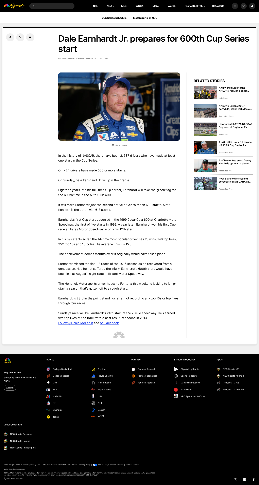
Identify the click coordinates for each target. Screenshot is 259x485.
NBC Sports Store (50, 465)
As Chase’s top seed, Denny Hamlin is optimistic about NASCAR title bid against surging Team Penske (235, 162)
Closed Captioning (28, 465)
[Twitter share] (20, 37)
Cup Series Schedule (114, 17)
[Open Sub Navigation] (99, 6)
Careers (16, 465)
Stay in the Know (12, 372)
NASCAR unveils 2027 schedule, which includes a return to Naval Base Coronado (234, 107)
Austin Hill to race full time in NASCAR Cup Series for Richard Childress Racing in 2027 (235, 144)
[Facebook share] (10, 37)
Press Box (62, 465)
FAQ (39, 465)
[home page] (14, 6)
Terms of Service (132, 465)
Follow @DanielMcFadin (75, 323)
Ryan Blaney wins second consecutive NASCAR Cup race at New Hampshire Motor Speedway (234, 180)
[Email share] (30, 37)
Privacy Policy (85, 465)
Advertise (7, 465)
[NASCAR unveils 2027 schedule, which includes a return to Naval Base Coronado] (205, 111)
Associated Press (226, 116)
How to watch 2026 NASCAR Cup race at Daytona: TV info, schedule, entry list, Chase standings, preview (236, 126)
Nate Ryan (223, 98)
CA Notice (119, 465)
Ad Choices (72, 465)
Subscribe (10, 388)
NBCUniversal (19, 469)
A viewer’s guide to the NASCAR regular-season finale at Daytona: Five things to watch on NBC (235, 89)
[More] (235, 6)
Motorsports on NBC (145, 17)
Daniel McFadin (67, 59)
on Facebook (109, 323)
